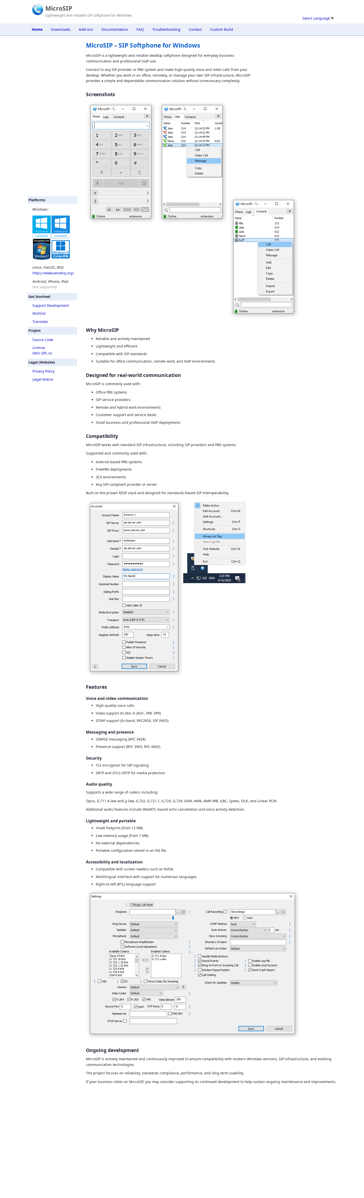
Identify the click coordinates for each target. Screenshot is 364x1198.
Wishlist (39, 313)
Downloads (60, 29)
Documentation (115, 29)
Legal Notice (42, 379)
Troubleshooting (166, 29)
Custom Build (221, 29)
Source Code (42, 339)
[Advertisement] (52, 116)
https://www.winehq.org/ (53, 273)
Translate (40, 321)
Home (37, 29)
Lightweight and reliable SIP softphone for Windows (88, 15)
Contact (195, 29)
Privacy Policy (43, 371)
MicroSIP (58, 8)
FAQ (140, 29)
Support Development (50, 305)
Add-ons (86, 29)
